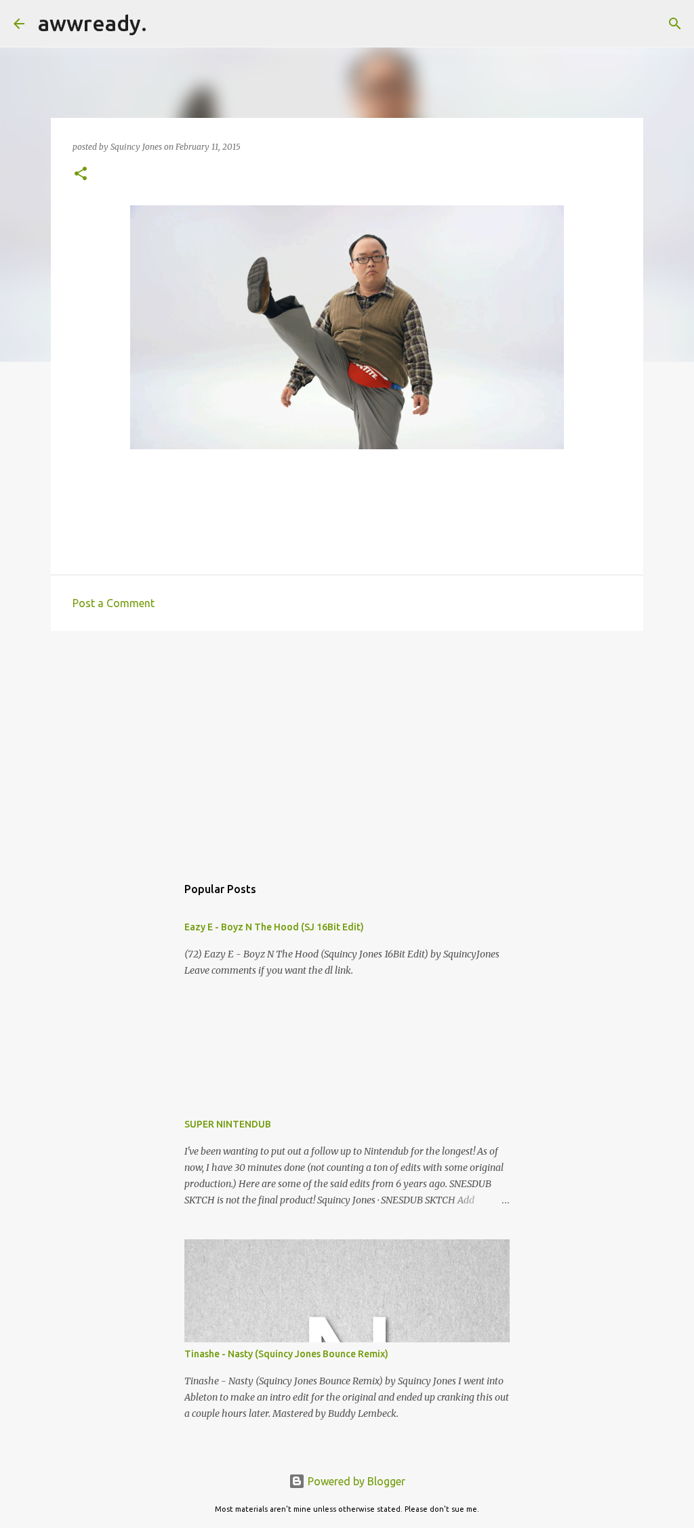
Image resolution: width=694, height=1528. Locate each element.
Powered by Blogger (355, 1481)
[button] (81, 174)
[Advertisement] (347, 746)
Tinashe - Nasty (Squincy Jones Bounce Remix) (286, 1353)
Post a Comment (114, 603)
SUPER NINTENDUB (227, 1124)
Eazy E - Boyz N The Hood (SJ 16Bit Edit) (274, 927)
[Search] (166, 23)
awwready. (92, 23)
